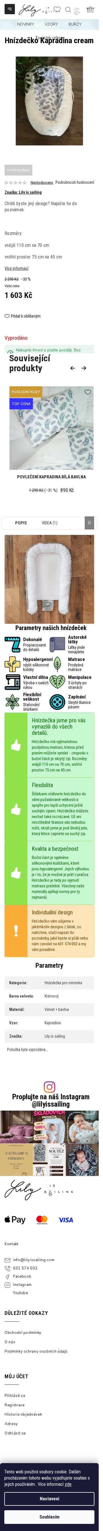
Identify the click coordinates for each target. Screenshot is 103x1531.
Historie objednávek (23, 1414)
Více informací (16, 268)
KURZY (75, 24)
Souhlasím (49, 1517)
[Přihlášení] (76, 11)
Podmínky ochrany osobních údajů (36, 1351)
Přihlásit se (15, 1395)
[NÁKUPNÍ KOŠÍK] (90, 9)
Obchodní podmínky (23, 1332)
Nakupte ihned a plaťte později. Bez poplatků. (48, 352)
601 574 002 (25, 1268)
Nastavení (49, 1498)
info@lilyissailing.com (33, 1260)
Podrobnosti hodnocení (75, 182)
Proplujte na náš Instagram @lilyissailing (51, 1100)
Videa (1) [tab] (50, 522)
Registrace (15, 1405)
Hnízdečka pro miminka (63, 983)
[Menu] (10, 9)
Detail (42, 430)
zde (68, 1484)
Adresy (11, 1423)
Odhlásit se (15, 1433)
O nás (10, 1342)
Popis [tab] (21, 522)
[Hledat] (68, 9)
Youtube (20, 1293)
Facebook (22, 1276)
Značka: (23, 192)
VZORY (51, 24)
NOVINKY (25, 24)
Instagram (22, 1284)
